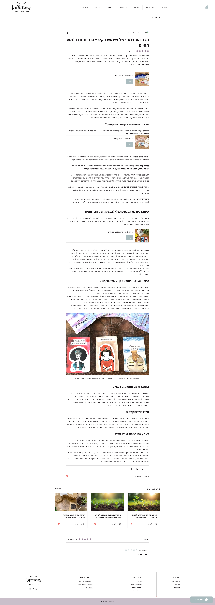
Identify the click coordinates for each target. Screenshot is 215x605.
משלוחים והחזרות (136, 591)
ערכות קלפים (176, 581)
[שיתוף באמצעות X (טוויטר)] (142, 469)
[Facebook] (33, 589)
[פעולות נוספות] (67, 33)
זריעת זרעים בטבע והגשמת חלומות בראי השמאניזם (74, 516)
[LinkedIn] (30, 589)
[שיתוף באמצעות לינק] (131, 469)
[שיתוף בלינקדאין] (137, 469)
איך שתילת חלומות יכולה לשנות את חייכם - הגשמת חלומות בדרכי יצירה (144, 516)
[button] (206, 7)
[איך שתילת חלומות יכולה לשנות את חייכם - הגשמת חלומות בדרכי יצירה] (144, 502)
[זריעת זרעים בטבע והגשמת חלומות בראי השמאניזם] (71, 502)
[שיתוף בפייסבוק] (148, 469)
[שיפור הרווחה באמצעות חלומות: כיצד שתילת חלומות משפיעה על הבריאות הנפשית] (107, 502)
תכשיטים (177, 588)
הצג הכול (58, 489)
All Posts (156, 17)
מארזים (177, 585)
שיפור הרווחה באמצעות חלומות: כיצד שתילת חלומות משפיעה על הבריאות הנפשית (108, 516)
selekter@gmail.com (85, 584)
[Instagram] (36, 589)
